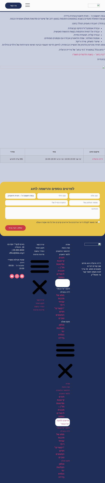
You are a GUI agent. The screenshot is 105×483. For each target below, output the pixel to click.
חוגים (61, 257)
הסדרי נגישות (39, 251)
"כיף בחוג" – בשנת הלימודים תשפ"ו (88, 54)
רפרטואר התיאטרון (63, 251)
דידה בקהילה (65, 292)
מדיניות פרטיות (38, 254)
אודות (68, 245)
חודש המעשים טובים (60, 315)
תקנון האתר (40, 248)
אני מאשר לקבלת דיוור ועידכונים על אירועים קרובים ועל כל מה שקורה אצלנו (66, 222)
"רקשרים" (59, 308)
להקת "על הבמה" (63, 289)
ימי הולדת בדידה (61, 334)
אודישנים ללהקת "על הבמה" (63, 283)
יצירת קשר (40, 245)
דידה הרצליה (97, 159)
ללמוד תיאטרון (64, 254)
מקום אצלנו (65, 322)
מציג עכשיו (66, 248)
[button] (65, 361)
